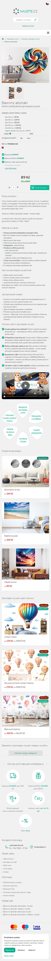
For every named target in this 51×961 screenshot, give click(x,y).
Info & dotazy (7, 869)
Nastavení (31, 950)
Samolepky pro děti (10, 862)
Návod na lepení (9, 895)
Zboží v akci (7, 865)
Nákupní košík (28, 26)
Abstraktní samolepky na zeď (30, 39)
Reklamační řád (8, 889)
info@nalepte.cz (40, 847)
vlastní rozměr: (10, 131)
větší (31, 133)
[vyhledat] (35, 19)
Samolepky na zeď (12, 39)
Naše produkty (8, 859)
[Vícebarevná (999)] (3, 148)
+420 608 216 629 (16, 845)
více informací (10, 168)
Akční (25, 831)
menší (6, 133)
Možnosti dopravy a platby (12, 882)
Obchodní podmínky (10, 886)
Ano (28, 138)
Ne (21, 138)
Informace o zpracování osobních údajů (17, 892)
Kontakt (6, 872)
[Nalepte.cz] (25, 11)
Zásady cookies (9, 956)
